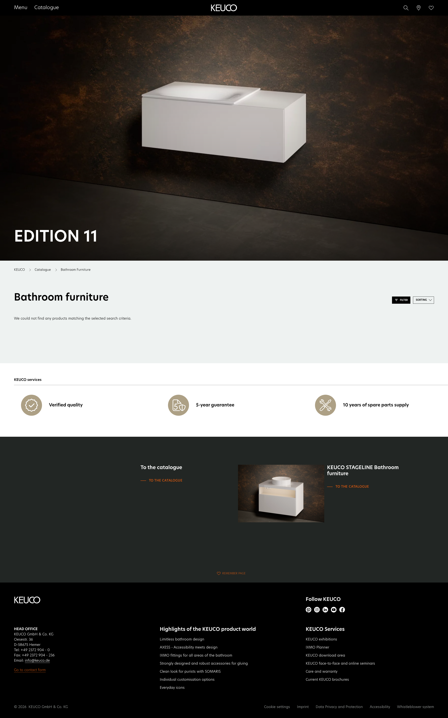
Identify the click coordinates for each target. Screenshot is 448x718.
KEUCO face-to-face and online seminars (340, 663)
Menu (20, 7)
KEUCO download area (325, 655)
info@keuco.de (37, 660)
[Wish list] (431, 8)
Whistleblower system (415, 707)
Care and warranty (321, 671)
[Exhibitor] (418, 8)
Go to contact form (30, 670)
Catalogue (46, 7)
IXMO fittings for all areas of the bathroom (196, 655)
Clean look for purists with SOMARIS (190, 671)
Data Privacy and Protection (339, 707)
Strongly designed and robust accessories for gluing (204, 663)
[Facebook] (342, 609)
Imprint (303, 707)
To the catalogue (166, 480)
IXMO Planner (317, 647)
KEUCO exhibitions (321, 639)
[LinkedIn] (325, 609)
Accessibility (380, 707)
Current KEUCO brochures (327, 679)
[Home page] (224, 7)
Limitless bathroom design (182, 639)
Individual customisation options (187, 679)
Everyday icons (172, 687)
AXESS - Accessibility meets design (189, 647)
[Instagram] (317, 609)
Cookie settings (277, 707)
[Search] (406, 8)
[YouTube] (334, 609)
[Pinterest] (308, 609)
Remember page (234, 573)
